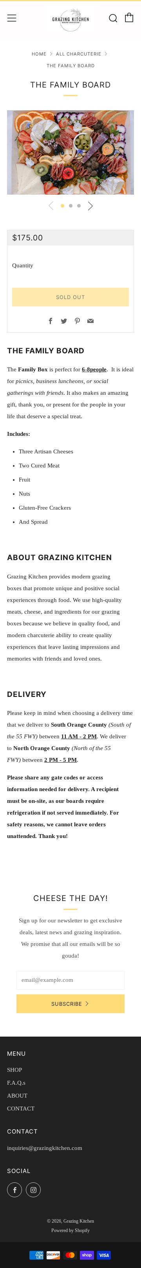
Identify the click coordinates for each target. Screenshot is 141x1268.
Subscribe (66, 1004)
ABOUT (17, 1095)
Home (39, 54)
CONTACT (20, 1108)
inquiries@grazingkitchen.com (44, 1148)
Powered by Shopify (70, 1230)
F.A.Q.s (16, 1083)
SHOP (14, 1070)
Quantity (22, 265)
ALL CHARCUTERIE (78, 54)
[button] (62, 206)
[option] (70, 152)
